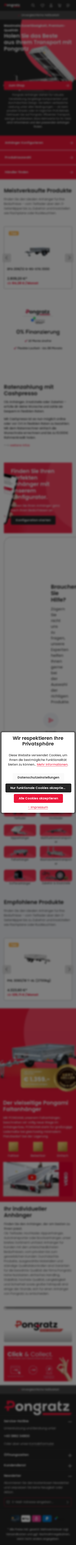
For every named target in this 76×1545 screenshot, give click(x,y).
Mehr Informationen (52, 764)
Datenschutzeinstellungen (38, 777)
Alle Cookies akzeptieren (38, 798)
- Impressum (38, 807)
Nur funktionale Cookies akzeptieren (39, 788)
